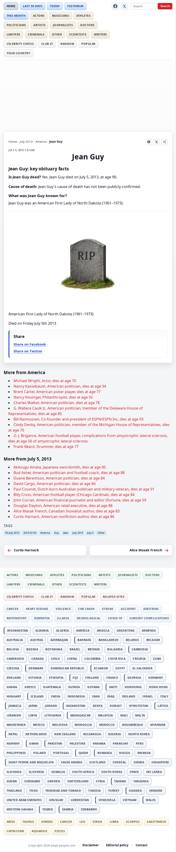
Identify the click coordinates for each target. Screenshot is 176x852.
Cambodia (140, 649)
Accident (128, 609)
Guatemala (52, 687)
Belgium (153, 640)
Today (55, 6)
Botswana (53, 649)
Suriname (32, 781)
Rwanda (144, 753)
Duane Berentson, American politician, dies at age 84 (59, 478)
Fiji (75, 678)
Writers (100, 34)
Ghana (12, 687)
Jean (65, 532)
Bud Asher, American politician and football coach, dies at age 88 (69, 472)
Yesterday (75, 6)
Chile (55, 659)
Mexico (39, 725)
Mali (124, 715)
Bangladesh (108, 640)
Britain (94, 649)
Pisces (60, 831)
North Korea (139, 734)
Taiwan (120, 781)
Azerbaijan (59, 640)
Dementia (42, 618)
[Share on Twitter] (156, 142)
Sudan (12, 781)
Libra (114, 822)
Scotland (97, 762)
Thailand (14, 791)
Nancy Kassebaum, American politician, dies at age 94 (60, 386)
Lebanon (14, 715)
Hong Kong (158, 687)
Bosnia (32, 649)
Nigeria (114, 734)
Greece (30, 687)
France (112, 678)
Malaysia (105, 715)
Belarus (132, 640)
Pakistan (55, 743)
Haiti (113, 687)
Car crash (86, 609)
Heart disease (37, 609)
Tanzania (140, 781)
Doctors (87, 25)
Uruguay (56, 800)
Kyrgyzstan (138, 706)
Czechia (13, 668)
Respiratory (17, 618)
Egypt (120, 668)
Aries (11, 822)
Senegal (119, 762)
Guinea (74, 687)
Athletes (83, 16)
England (14, 678)
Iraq (111, 696)
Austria (36, 640)
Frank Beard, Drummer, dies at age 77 (46, 446)
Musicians (60, 16)
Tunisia (94, 791)
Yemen (47, 809)
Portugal (61, 753)
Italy (164, 696)
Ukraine (155, 791)
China (72, 659)
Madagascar (80, 715)
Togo (33, 791)
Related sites (113, 597)
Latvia (163, 706)
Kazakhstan (75, 706)
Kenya (97, 706)
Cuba (157, 659)
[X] (125, 6)
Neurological (89, 618)
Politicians (16, 25)
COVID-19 (115, 618)
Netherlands (36, 734)
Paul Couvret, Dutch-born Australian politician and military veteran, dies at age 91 (84, 489)
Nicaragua (92, 734)
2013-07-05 (29, 532)
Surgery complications (149, 618)
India (55, 696)
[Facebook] (115, 6)
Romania (104, 753)
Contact (142, 845)
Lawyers (13, 34)
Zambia (68, 809)
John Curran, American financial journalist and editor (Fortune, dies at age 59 (80, 500)
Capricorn (15, 831)
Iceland (37, 696)
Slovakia (14, 772)
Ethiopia (56, 678)
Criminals (36, 34)
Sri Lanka (154, 772)
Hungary (14, 696)
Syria (100, 781)
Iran (96, 696)
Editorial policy (117, 845)
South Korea (111, 772)
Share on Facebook (30, 344)
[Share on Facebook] (149, 142)
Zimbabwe (89, 809)
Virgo (97, 822)
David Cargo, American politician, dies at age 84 (55, 483)
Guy (56, 532)
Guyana (93, 687)
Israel (148, 696)
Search (165, 6)
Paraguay (120, 743)
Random (67, 44)
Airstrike (151, 609)
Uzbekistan (80, 800)
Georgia (134, 678)
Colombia (92, 659)
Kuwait (116, 706)
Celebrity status (20, 44)
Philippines (16, 753)
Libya (32, 715)
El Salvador (142, 668)
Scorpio (133, 822)
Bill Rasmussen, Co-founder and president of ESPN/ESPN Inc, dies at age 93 (78, 419)
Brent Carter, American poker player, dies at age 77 (57, 391)
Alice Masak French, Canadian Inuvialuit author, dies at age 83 (67, 511)
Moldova (59, 725)
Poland (39, 753)
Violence (63, 609)
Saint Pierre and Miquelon (31, 762)
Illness (63, 618)
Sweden (53, 781)
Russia (124, 753)
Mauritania (16, 725)
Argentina (125, 630)
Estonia (34, 678)
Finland (92, 678)
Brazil (75, 649)
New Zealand (65, 734)
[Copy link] (164, 142)
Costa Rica (116, 659)
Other (57, 34)
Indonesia (76, 696)
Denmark (36, 668)
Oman (33, 743)
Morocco (107, 725)
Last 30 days (33, 6)
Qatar (83, 753)
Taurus (28, 822)
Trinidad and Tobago (63, 791)
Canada (37, 659)
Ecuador (101, 668)
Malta (140, 715)
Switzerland (77, 781)
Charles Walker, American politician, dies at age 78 (57, 402)
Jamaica (14, 706)
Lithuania (52, 715)
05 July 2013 (12, 532)
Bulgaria (114, 649)
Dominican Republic (68, 668)
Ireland (128, 696)
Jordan (51, 706)
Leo (82, 822)
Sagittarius (156, 822)
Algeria (62, 630)
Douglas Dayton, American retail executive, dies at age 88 (63, 505)
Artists (39, 25)
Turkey (114, 791)
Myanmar (157, 725)
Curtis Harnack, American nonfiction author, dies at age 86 (64, 516)
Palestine (77, 743)
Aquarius (39, 831)
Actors (39, 16)
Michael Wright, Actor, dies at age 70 (45, 380)
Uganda (135, 791)
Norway (13, 743)
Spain (134, 772)
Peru (140, 743)
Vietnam (129, 800)
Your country (18, 53)
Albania (42, 630)
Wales (151, 800)
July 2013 (26, 141)
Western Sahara (20, 809)
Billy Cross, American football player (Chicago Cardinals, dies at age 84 (74, 494)
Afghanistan (17, 630)
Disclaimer (90, 845)
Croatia (139, 659)
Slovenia (36, 772)
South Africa (83, 772)
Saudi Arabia (71, 762)
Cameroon (15, 659)
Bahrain (84, 640)
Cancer (13, 609)
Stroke (107, 609)
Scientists (77, 34)
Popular (88, 44)
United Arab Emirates (24, 800)
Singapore (160, 762)
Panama (99, 743)
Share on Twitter (28, 351)
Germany (155, 678)
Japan (33, 706)
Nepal (13, 734)
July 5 (90, 532)
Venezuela (107, 800)
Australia (15, 640)
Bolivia (13, 649)
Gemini (47, 822)
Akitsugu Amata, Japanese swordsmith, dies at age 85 (60, 467)
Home (11, 6)
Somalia (58, 772)
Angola (103, 630)
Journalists (63, 25)
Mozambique (132, 725)
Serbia (139, 762)
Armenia (149, 630)
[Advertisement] (88, 95)
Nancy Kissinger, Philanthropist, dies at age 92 (53, 397)
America (41, 141)
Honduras (133, 687)
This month (16, 16)
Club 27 (47, 44)
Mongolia (83, 725)
